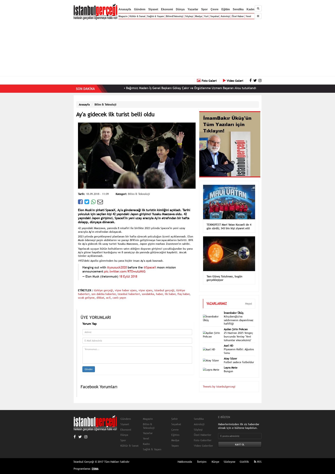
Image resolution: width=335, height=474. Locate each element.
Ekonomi (167, 9)
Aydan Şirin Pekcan (236, 329)
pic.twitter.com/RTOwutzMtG (125, 271)
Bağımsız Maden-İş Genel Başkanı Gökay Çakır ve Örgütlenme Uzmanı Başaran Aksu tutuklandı (175, 88)
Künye (215, 462)
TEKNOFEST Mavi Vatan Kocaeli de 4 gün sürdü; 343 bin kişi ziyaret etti (229, 226)
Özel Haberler (202, 435)
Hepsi (248, 303)
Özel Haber (238, 16)
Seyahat (214, 16)
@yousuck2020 (117, 267)
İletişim (201, 462)
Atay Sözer (230, 358)
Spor (204, 9)
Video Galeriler (203, 446)
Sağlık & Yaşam (155, 16)
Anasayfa (124, 9)
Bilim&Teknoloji (174, 16)
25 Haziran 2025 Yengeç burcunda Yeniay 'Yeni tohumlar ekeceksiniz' (238, 336)
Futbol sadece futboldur (239, 362)
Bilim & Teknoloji (105, 104)
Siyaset (153, 9)
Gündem (139, 9)
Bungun (228, 371)
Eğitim (225, 9)
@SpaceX (150, 267)
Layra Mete (230, 367)
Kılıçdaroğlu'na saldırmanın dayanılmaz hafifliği (238, 320)
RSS (259, 462)
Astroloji (225, 16)
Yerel (248, 16)
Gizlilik (244, 462)
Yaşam (175, 446)
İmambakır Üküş (233, 313)
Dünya (180, 9)
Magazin (123, 16)
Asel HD (228, 345)
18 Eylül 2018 (128, 276)
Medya (198, 16)
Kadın (250, 9)
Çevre (214, 9)
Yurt (206, 16)
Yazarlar (193, 9)
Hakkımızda (185, 462)
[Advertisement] (167, 47)
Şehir (174, 419)
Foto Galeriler (202, 440)
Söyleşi (189, 16)
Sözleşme (229, 462)
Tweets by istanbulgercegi (219, 386)
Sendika (238, 9)
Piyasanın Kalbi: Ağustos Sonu (239, 351)
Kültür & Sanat (137, 16)
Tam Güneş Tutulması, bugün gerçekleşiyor (224, 278)
